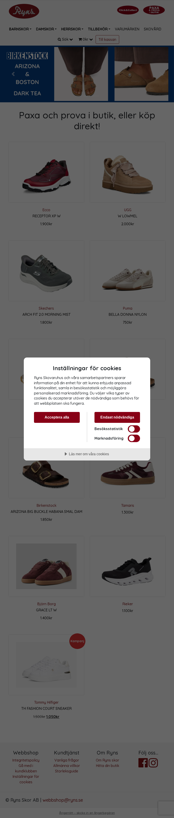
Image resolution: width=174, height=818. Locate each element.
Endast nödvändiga (117, 417)
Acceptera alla (57, 417)
